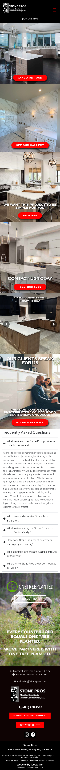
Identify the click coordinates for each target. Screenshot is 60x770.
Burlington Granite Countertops (42, 760)
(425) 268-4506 (30, 18)
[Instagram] (27, 735)
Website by (30, 764)
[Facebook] (33, 735)
